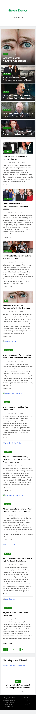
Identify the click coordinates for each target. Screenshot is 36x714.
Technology (8, 350)
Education (8, 251)
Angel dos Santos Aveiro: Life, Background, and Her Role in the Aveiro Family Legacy (16, 459)
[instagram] (16, 4)
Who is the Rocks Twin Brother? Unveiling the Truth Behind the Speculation (18, 687)
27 (22, 649)
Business (7, 504)
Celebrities (7, 74)
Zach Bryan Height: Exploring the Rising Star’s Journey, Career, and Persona (16, 98)
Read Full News (7, 185)
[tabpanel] (18, 678)
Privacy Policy (27, 701)
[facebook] (13, 4)
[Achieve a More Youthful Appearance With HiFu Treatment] (18, 47)
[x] (18, 4)
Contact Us (27, 704)
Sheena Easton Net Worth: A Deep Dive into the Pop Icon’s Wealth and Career (17, 134)
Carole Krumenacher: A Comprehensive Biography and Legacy (15, 206)
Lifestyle (6, 92)
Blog (5, 54)
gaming (7, 402)
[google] (20, 4)
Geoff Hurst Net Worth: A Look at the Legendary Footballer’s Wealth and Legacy (18, 116)
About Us (27, 698)
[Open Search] (34, 24)
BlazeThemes (9, 706)
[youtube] (23, 4)
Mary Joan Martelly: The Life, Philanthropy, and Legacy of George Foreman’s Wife (17, 80)
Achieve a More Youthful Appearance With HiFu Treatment (14, 61)
